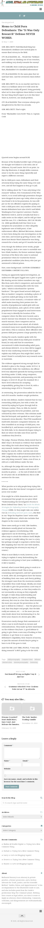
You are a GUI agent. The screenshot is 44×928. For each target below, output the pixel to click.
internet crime (7, 662)
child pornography (14, 659)
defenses (37, 659)
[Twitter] (24, 16)
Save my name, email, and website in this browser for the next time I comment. (21, 780)
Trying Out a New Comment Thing (25, 851)
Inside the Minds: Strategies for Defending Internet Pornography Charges (21, 507)
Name (7, 761)
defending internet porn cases (20, 513)
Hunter (6, 864)
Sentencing (33, 662)
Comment (8, 745)
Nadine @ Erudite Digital (13, 844)
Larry (6, 855)
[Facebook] (19, 16)
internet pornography (21, 662)
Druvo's (7, 859)
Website (7, 769)
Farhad (6, 851)
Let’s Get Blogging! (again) (21, 855)
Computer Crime (27, 659)
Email (26, 761)
